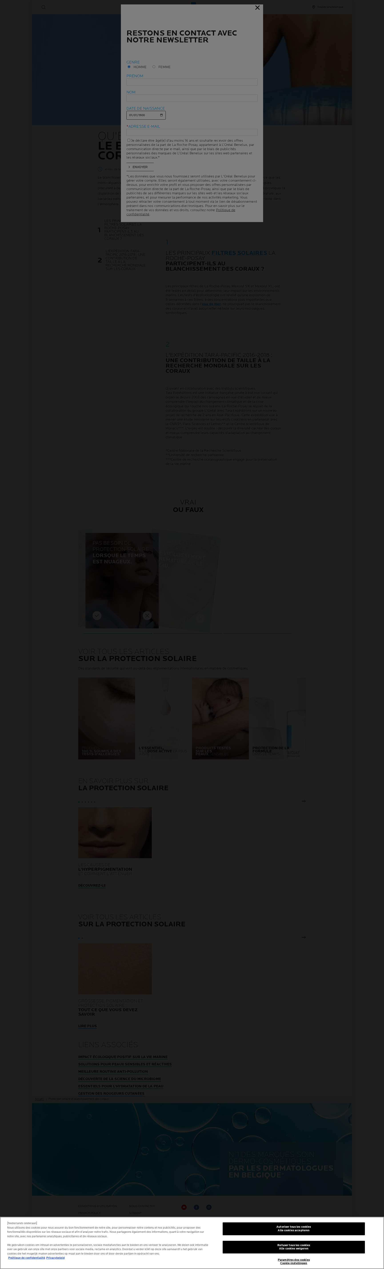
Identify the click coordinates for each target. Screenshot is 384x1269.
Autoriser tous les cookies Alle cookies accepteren (293, 1228)
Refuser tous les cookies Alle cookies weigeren (293, 1247)
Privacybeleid (55, 1258)
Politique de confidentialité (26, 1258)
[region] (192, 1243)
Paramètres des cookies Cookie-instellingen (294, 1261)
